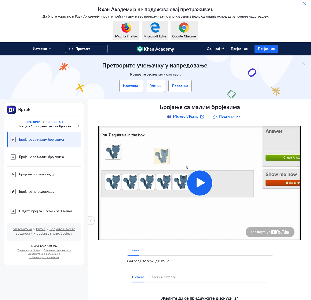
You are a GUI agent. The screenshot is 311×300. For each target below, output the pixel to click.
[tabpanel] (199, 259)
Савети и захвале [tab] (162, 277)
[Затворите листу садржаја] (91, 220)
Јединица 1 (54, 122)
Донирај (213, 49)
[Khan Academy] (155, 49)
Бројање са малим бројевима (41, 139)
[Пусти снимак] (199, 183)
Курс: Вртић (34, 122)
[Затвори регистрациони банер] (303, 63)
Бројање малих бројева (54, 233)
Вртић (40, 229)
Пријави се (239, 49)
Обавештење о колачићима (44, 254)
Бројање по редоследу (36, 174)
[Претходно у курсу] (9, 126)
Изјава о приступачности (44, 257)
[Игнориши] (304, 3)
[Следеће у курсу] (78, 126)
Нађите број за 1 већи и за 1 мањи (45, 211)
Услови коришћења (28, 250)
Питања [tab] (138, 277)
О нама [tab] (133, 250)
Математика (22, 229)
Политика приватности (57, 250)
